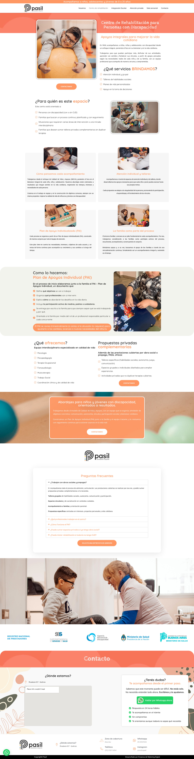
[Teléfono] (101, 748)
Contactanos (66, 86)
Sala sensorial (152, 8)
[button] (97, 482)
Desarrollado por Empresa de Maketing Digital (142, 757)
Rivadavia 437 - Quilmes (68, 746)
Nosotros (82, 8)
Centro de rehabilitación (98, 8)
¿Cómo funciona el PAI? (60, 524)
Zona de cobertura (113, 738)
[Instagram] (134, 748)
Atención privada (136, 8)
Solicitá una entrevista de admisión (97, 543)
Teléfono (109, 747)
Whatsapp (142, 738)
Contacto (164, 8)
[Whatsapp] (134, 740)
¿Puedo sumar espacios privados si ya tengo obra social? (75, 530)
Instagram (142, 747)
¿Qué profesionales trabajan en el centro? (68, 519)
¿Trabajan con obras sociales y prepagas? (69, 482)
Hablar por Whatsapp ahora (158, 700)
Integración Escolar (119, 8)
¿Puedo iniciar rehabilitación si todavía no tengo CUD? (73, 535)
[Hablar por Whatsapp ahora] (140, 700)
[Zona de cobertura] (101, 740)
